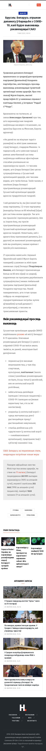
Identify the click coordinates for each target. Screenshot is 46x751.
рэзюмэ (20, 334)
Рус (38, 5)
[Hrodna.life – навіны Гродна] (10, 5)
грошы (16, 510)
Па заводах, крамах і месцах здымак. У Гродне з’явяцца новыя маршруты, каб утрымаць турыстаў (21, 628)
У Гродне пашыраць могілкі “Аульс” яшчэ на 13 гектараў (22, 602)
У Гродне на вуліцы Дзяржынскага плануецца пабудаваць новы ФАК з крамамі (19, 655)
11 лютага (21, 472)
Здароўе (23, 13)
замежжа (28, 510)
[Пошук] (31, 5)
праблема (31, 515)
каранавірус (15, 515)
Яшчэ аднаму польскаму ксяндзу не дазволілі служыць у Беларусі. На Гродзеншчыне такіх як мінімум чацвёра (21, 682)
